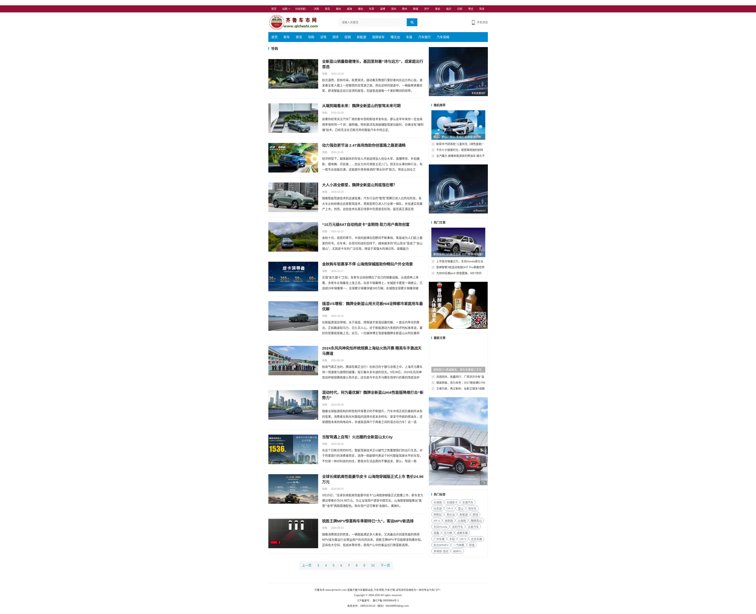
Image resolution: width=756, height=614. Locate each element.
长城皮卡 (452, 502)
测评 (335, 37)
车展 (409, 37)
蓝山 (460, 508)
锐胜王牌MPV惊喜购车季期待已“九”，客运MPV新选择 (368, 521)
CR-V (450, 508)
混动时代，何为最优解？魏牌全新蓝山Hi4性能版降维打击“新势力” (372, 395)
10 (373, 565)
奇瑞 (471, 545)
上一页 (306, 565)
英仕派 (451, 514)
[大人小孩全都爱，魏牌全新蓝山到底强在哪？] (293, 197)
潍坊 (360, 8)
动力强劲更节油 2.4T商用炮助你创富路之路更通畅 (364, 145)
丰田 (452, 539)
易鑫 (436, 532)
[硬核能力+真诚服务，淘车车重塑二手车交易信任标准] (458, 358)
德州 (404, 8)
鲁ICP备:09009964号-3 (385, 600)
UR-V (463, 539)
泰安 (437, 8)
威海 (349, 8)
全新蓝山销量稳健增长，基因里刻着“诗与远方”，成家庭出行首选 (372, 64)
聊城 (415, 8)
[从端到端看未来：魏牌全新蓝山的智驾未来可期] (293, 118)
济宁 (426, 8)
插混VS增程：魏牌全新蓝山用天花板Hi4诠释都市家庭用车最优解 (372, 306)
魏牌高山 (476, 520)
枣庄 (470, 8)
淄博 (382, 8)
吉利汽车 (457, 526)
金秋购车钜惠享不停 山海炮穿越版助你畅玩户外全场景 (367, 264)
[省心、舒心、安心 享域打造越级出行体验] (458, 125)
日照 (459, 8)
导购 (311, 37)
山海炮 (462, 520)
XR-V (437, 520)
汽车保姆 (443, 37)
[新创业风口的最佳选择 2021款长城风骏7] (458, 242)
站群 (284, 8)
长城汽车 (467, 502)
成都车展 (462, 532)
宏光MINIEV (441, 545)
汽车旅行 (424, 37)
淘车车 (472, 508)
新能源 (361, 37)
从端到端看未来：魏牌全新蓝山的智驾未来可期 (361, 106)
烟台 (338, 8)
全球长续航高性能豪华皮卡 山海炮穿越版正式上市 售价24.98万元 (372, 479)
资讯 (299, 37)
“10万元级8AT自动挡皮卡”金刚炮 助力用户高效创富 (366, 225)
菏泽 (481, 8)
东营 (371, 8)
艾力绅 (448, 532)
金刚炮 (449, 520)
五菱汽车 (473, 526)
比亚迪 (438, 508)
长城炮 (438, 502)
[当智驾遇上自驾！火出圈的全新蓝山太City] (293, 449)
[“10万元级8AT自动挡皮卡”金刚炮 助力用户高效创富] (293, 237)
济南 (316, 8)
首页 (273, 8)
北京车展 (476, 539)
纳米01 (457, 551)
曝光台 (395, 37)
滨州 (393, 8)
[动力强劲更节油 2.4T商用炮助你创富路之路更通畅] (293, 158)
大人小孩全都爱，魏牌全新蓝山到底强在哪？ (359, 185)
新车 (287, 37)
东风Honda (440, 526)
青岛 (327, 8)
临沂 (448, 8)
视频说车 (378, 37)
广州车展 (439, 539)
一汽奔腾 (458, 545)
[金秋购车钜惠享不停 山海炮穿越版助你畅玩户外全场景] (293, 276)
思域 (475, 514)
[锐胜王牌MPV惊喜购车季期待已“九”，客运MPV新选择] (293, 533)
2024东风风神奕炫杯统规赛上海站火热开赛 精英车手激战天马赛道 (372, 351)
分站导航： (301, 8)
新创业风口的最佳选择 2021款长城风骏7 (458, 254)
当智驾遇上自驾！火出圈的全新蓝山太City (357, 437)
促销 (348, 37)
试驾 (323, 37)
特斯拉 (438, 514)
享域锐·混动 (441, 551)
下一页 (385, 565)
